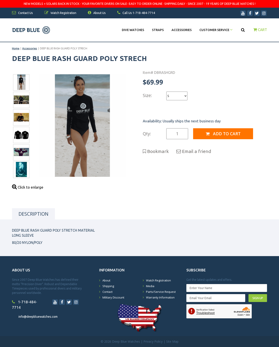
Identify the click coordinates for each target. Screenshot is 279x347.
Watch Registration (158, 280)
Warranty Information (160, 297)
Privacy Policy (153, 341)
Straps (158, 30)
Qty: (147, 134)
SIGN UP (257, 298)
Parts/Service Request (161, 292)
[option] (82, 125)
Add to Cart (226, 134)
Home (15, 48)
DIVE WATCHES (133, 30)
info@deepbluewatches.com (38, 316)
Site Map (172, 341)
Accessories (182, 30)
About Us (99, 13)
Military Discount (113, 297)
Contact (107, 292)
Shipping (108, 286)
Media (150, 286)
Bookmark (157, 151)
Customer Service (214, 30)
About (106, 280)
